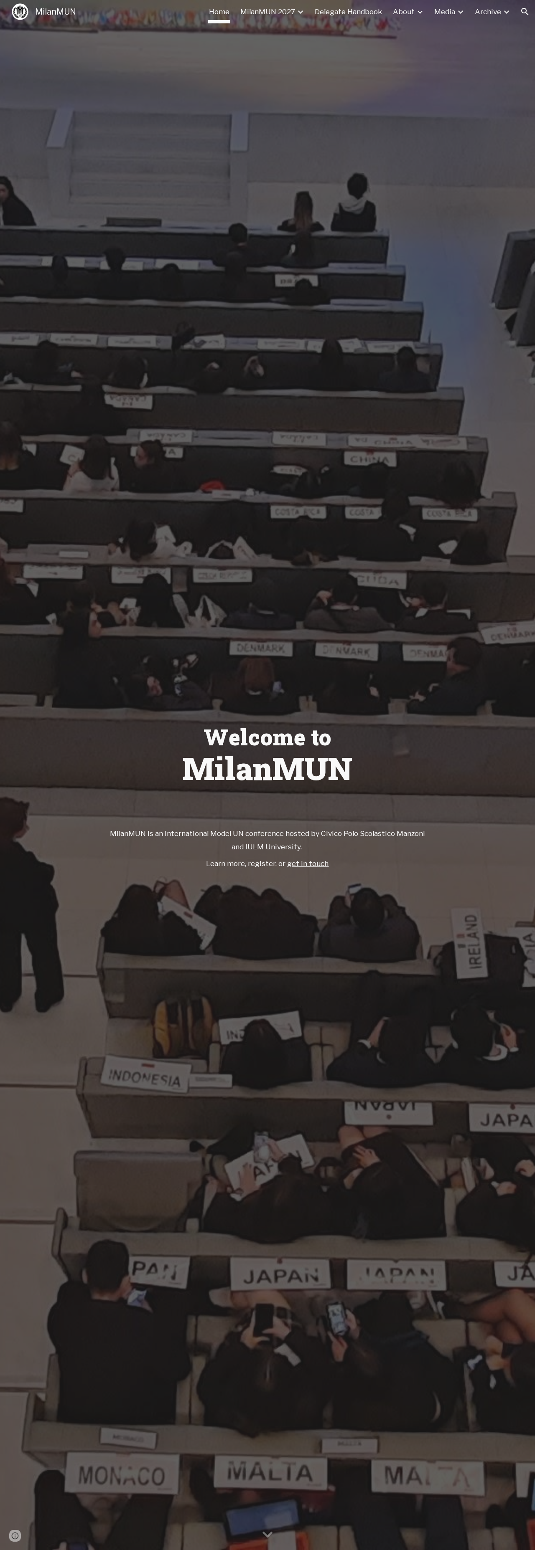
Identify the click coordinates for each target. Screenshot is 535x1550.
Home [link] (219, 11)
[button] (525, 12)
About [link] (404, 11)
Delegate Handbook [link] (348, 11)
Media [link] (444, 11)
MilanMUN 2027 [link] (267, 11)
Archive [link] (488, 11)
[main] (267, 751)
